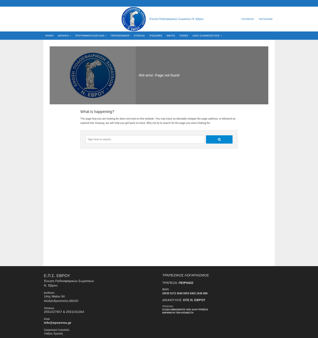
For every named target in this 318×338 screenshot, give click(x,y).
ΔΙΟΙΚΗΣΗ (63, 35)
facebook (247, 19)
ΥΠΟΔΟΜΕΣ (155, 35)
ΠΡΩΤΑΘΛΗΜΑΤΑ (120, 35)
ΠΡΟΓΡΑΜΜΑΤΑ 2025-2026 (89, 35)
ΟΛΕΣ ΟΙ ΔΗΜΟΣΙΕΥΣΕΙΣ (206, 35)
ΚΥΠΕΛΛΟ (139, 35)
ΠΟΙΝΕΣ (184, 35)
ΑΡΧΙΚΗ (49, 35)
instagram (265, 19)
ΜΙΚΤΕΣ (171, 35)
